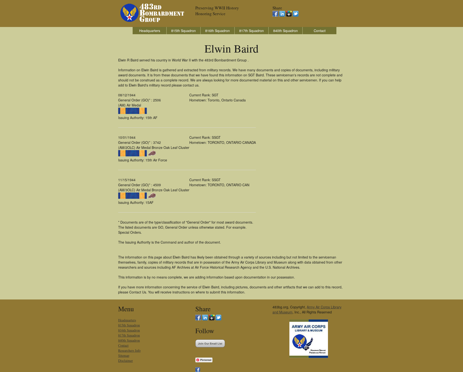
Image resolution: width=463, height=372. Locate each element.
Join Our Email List (210, 343)
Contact (320, 30)
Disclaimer (125, 360)
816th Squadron (217, 30)
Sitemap (123, 355)
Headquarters (149, 30)
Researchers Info (129, 350)
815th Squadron (183, 30)
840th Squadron (285, 30)
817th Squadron (251, 30)
